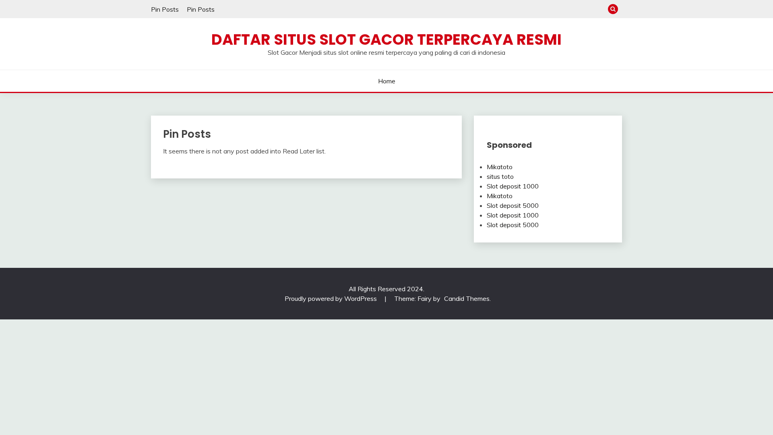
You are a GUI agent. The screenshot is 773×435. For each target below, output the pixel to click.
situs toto (500, 176)
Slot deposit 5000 (513, 205)
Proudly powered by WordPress (331, 298)
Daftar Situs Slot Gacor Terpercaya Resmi (386, 39)
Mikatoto (500, 167)
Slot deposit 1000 (513, 186)
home (386, 81)
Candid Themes (467, 298)
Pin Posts (165, 9)
